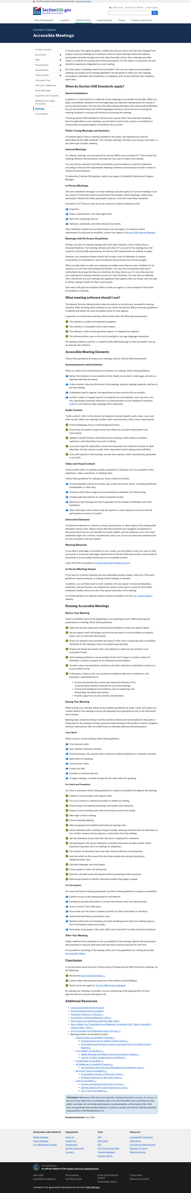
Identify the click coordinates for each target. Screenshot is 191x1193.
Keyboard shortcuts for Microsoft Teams (100, 1077)
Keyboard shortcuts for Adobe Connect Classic (103, 1041)
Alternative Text (42, 80)
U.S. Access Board (141, 596)
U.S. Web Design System (45, 1144)
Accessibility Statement (44, 1179)
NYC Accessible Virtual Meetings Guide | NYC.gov (95, 1031)
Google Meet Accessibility (88, 1061)
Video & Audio (42, 75)
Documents (40, 55)
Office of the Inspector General (108, 1176)
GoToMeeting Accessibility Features (93, 1064)
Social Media (41, 114)
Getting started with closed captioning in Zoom (103, 1087)
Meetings (39, 109)
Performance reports (107, 1181)
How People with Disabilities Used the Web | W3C (94, 1021)
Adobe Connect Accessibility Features (94, 1038)
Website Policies (138, 1152)
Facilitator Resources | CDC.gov (86, 1014)
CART (72, 404)
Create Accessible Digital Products (87, 1007)
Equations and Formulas (47, 95)
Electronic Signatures (45, 85)
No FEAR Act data (73, 1179)
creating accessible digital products (112, 563)
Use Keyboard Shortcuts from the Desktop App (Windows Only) (111, 1067)
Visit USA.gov (93, 1187)
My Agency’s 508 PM (134, 7)
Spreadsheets (42, 70)
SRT (100, 1144)
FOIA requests (72, 1175)
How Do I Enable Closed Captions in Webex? (102, 1057)
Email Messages (43, 90)
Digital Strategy (41, 1137)
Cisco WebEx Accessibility (88, 1051)
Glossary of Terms (138, 1148)
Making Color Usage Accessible (45, 102)
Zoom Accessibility (85, 1081)
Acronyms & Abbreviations (142, 1144)
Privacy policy (136, 1175)
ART (100, 1137)
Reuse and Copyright (139, 1179)
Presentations (41, 65)
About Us (69, 1137)
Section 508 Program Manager (140, 232)
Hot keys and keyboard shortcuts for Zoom (101, 1084)
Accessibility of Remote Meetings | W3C (90, 1017)
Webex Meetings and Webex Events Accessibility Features (109, 1054)
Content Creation (43, 49)
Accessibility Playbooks (141, 1137)
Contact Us (70, 1141)
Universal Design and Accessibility (87, 1011)
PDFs (37, 60)
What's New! (118, 7)
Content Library (151, 7)
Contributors (71, 1144)
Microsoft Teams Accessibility (90, 1071)
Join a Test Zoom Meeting (93, 1091)
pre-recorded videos (75, 953)
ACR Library (135, 1141)
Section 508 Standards (91, 976)
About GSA (38, 1175)
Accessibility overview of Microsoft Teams (101, 1074)
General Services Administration (83, 1169)
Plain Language (40, 1141)
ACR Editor (103, 1141)
